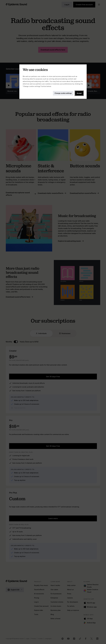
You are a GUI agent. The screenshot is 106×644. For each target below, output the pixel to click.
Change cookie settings (63, 93)
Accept (79, 93)
